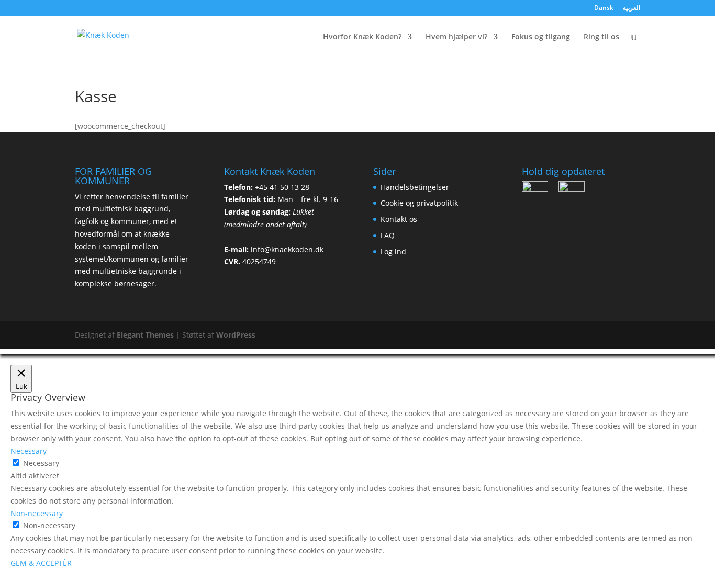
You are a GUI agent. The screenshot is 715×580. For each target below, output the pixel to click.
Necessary (41, 463)
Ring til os (601, 37)
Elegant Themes (145, 335)
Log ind (393, 251)
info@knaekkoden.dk (287, 249)
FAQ (388, 235)
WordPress (235, 335)
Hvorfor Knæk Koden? (362, 37)
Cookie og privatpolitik (419, 203)
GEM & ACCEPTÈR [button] (41, 563)
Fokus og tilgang (540, 37)
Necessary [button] (28, 451)
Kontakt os (399, 219)
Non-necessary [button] (36, 513)
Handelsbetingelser (415, 187)
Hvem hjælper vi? (456, 37)
